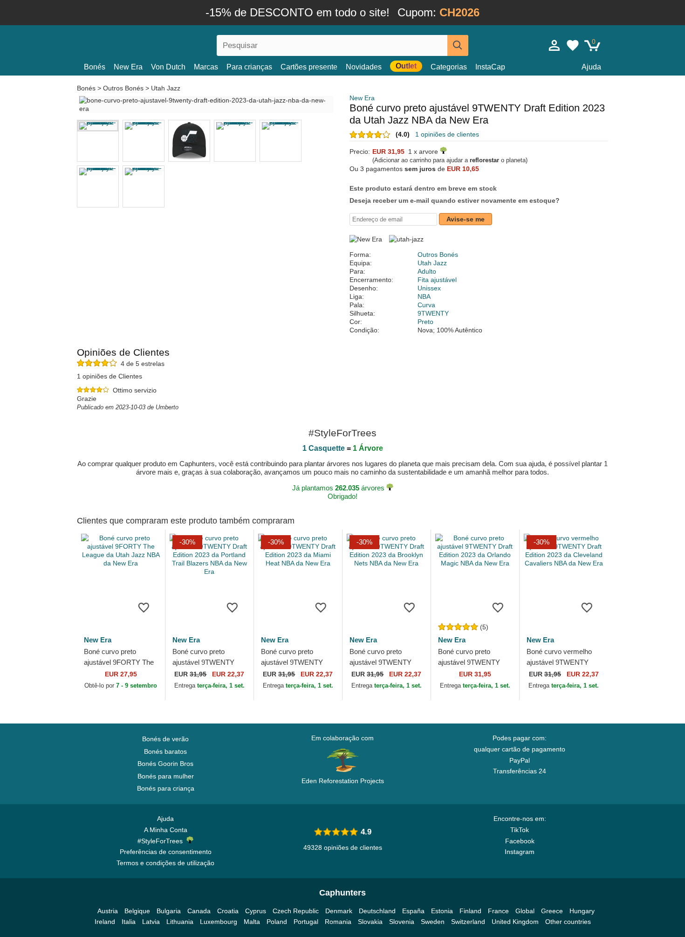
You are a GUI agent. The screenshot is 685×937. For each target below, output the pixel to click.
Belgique (137, 911)
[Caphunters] (165, 43)
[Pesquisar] (457, 45)
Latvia (151, 921)
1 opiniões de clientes (447, 134)
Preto (425, 321)
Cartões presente (309, 67)
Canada (199, 911)
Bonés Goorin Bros (165, 763)
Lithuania (179, 921)
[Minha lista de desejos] (572, 45)
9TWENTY (433, 313)
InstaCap (490, 67)
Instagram (519, 851)
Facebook (519, 841)
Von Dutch (168, 67)
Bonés (94, 67)
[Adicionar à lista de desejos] (144, 607)
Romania (338, 921)
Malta (252, 921)
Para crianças (249, 67)
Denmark (338, 911)
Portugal (306, 921)
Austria (107, 911)
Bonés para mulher (165, 776)
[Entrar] (554, 45)
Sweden (433, 921)
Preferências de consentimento (166, 851)
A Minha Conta (165, 830)
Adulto (427, 271)
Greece (552, 911)
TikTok (519, 830)
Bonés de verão (165, 739)
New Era (128, 67)
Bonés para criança (165, 788)
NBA (424, 296)
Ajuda (591, 67)
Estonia (442, 911)
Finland (470, 911)
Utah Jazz (165, 88)
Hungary (582, 911)
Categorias (449, 67)
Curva (426, 305)
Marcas (206, 67)
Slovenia (401, 921)
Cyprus (255, 911)
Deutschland (377, 911)
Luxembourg (218, 921)
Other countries (568, 921)
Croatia (228, 911)
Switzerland (468, 921)
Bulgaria (169, 911)
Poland (277, 921)
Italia (129, 921)
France (498, 911)
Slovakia (370, 921)
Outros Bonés (123, 88)
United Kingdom (515, 921)
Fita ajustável (437, 279)
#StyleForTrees (161, 841)
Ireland (105, 921)
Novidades (364, 67)
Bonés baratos (165, 751)
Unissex (429, 288)
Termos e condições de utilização (165, 863)
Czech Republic (296, 911)
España (413, 911)
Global (524, 911)
